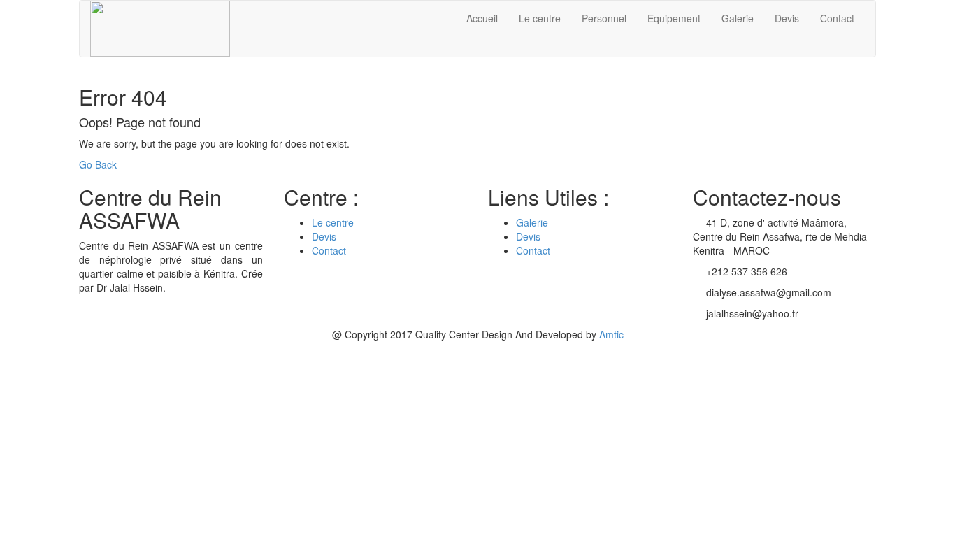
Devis (787, 18)
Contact (837, 18)
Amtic (611, 334)
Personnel (604, 18)
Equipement (674, 18)
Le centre (540, 18)
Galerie (737, 18)
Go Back (98, 164)
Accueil (482, 18)
